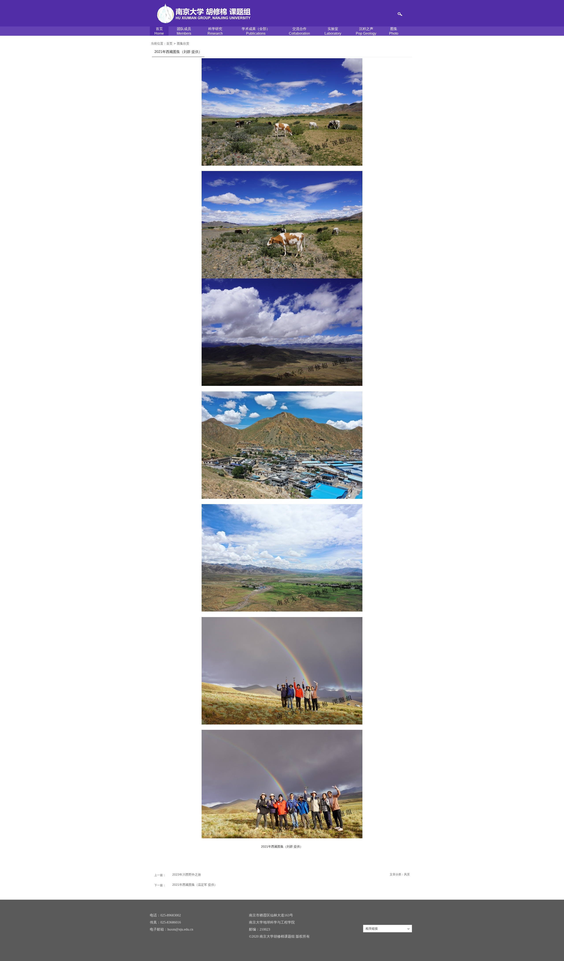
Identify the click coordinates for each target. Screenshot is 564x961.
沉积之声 (366, 31)
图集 (393, 31)
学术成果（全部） (256, 31)
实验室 (333, 31)
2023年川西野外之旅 (186, 874)
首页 (159, 31)
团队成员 (184, 31)
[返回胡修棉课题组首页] (203, 11)
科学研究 (215, 31)
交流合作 (299, 31)
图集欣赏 (183, 43)
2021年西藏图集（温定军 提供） (194, 884)
